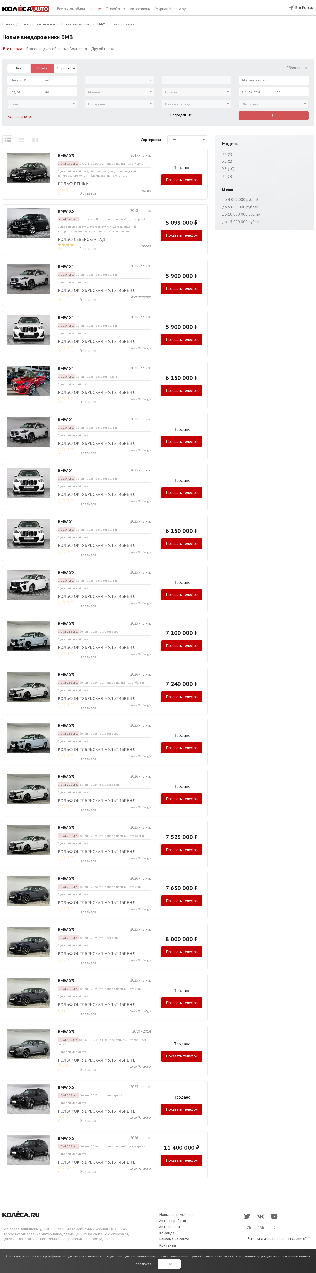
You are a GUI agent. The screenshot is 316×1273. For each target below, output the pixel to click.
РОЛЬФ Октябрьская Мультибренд (97, 290)
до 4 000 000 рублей (240, 199)
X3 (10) (228, 168)
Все (18, 68)
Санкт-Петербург (140, 297)
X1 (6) (227, 153)
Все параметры (20, 116)
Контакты (167, 1245)
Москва (146, 190)
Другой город (102, 48)
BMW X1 (66, 266)
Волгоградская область (46, 48)
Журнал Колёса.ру (170, 8)
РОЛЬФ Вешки (73, 184)
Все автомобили (71, 8)
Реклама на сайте (174, 1239)
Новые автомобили (176, 1214)
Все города (12, 48)
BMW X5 (66, 211)
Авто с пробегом (173, 1220)
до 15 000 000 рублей (241, 221)
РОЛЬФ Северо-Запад (81, 239)
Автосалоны (141, 8)
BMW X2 (66, 572)
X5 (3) (227, 176)
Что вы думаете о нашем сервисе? (277, 1238)
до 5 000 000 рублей (240, 206)
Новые (96, 8)
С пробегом (116, 8)
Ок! (169, 1263)
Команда (167, 1232)
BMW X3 (66, 155)
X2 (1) (227, 161)
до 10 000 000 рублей (241, 214)
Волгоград (78, 48)
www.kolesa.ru (116, 1233)
